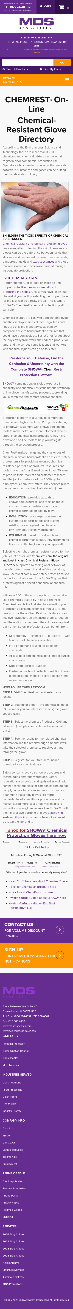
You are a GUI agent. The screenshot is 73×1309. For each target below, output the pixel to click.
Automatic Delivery (13, 1277)
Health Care (9, 1104)
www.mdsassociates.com (17, 1026)
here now (37, 833)
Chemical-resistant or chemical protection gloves (35, 244)
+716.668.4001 (40, 1016)
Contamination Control (16, 1051)
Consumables (10, 1058)
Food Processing (12, 1090)
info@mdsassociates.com (25, 866)
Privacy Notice (11, 1202)
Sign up (13, 949)
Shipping (8, 1217)
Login (46, 6)
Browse (12, 80)
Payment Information (14, 1188)
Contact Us (9, 1142)
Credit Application (13, 1181)
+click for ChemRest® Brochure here (32, 887)
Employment (10, 1164)
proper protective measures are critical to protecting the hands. (30, 289)
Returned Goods (12, 1210)
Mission (7, 1135)
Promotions (13, 1284)
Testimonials (10, 1157)
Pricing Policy (10, 1195)
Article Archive (11, 1263)
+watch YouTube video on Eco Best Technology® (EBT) (32, 905)
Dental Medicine (12, 1082)
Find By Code (52, 69)
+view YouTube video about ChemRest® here (38, 881)
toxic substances (43, 261)
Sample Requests (13, 1150)
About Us (8, 1128)
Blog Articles (13, 1234)
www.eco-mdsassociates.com (19, 1031)
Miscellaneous (11, 1065)
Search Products (17, 69)
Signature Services (13, 1270)
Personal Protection (14, 1044)
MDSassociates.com (49, 866)
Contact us (18, 924)
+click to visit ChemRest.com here (31, 892)
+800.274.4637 (22, 1016)
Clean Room (10, 1097)
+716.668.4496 (16, 1021)
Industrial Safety (12, 1111)
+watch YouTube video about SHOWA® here (37, 898)
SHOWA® (9, 383)
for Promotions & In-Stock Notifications (29, 958)
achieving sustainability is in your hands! (33, 815)
